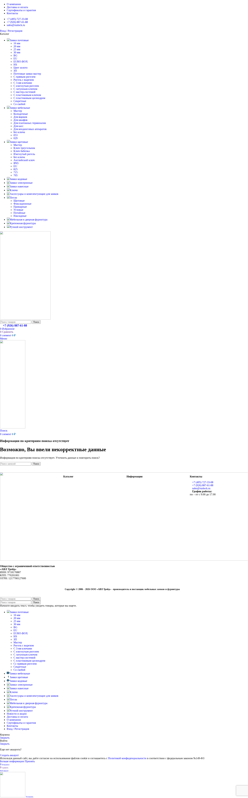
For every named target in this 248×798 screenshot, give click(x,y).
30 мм (16, 52)
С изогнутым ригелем (26, 85)
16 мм (16, 43)
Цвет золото (20, 67)
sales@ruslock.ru (201, 488)
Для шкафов (20, 120)
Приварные (20, 206)
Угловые (18, 209)
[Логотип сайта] (25, 318)
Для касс (18, 126)
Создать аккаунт (9, 755)
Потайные (19, 212)
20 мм (16, 46)
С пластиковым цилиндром (29, 98)
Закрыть (4, 737)
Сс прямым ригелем (25, 663)
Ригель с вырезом (23, 79)
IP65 (16, 163)
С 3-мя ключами (22, 82)
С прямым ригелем (24, 76)
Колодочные (20, 113)
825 (15, 169)
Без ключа (19, 132)
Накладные (19, 215)
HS (15, 64)
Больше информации (12, 761)
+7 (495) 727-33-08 (202, 482)
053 (15, 135)
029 (15, 138)
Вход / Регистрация (18, 728)
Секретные (19, 101)
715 (15, 172)
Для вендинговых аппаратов (30, 129)
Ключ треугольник (24, 148)
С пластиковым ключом (27, 95)
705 (15, 175)
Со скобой (19, 104)
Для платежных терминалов (29, 123)
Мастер (17, 110)
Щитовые (19, 200)
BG (15, 55)
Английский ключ (24, 160)
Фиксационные (22, 203)
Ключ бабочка (21, 151)
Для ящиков (20, 116)
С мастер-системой (24, 91)
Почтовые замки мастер (27, 73)
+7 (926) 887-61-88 (15, 325)
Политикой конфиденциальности (127, 758)
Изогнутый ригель (24, 154)
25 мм (16, 49)
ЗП (15, 70)
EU (15, 58)
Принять (30, 761)
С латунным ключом (25, 88)
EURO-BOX (20, 61)
